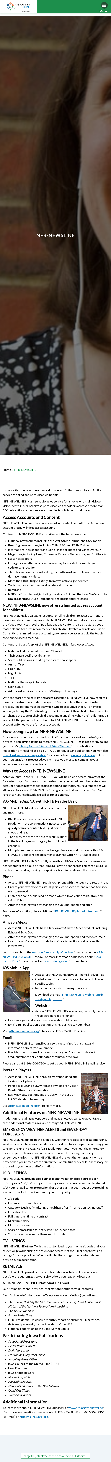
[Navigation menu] (104, 5)
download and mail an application (24, 755)
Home (7, 469)
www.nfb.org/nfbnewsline (85, 1408)
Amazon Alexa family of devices (52, 952)
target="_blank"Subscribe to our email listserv (54, 1456)
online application (83, 755)
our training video (56, 961)
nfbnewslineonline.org (24, 1031)
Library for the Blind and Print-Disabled (45, 746)
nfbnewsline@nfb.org (33, 1416)
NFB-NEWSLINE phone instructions (76, 911)
